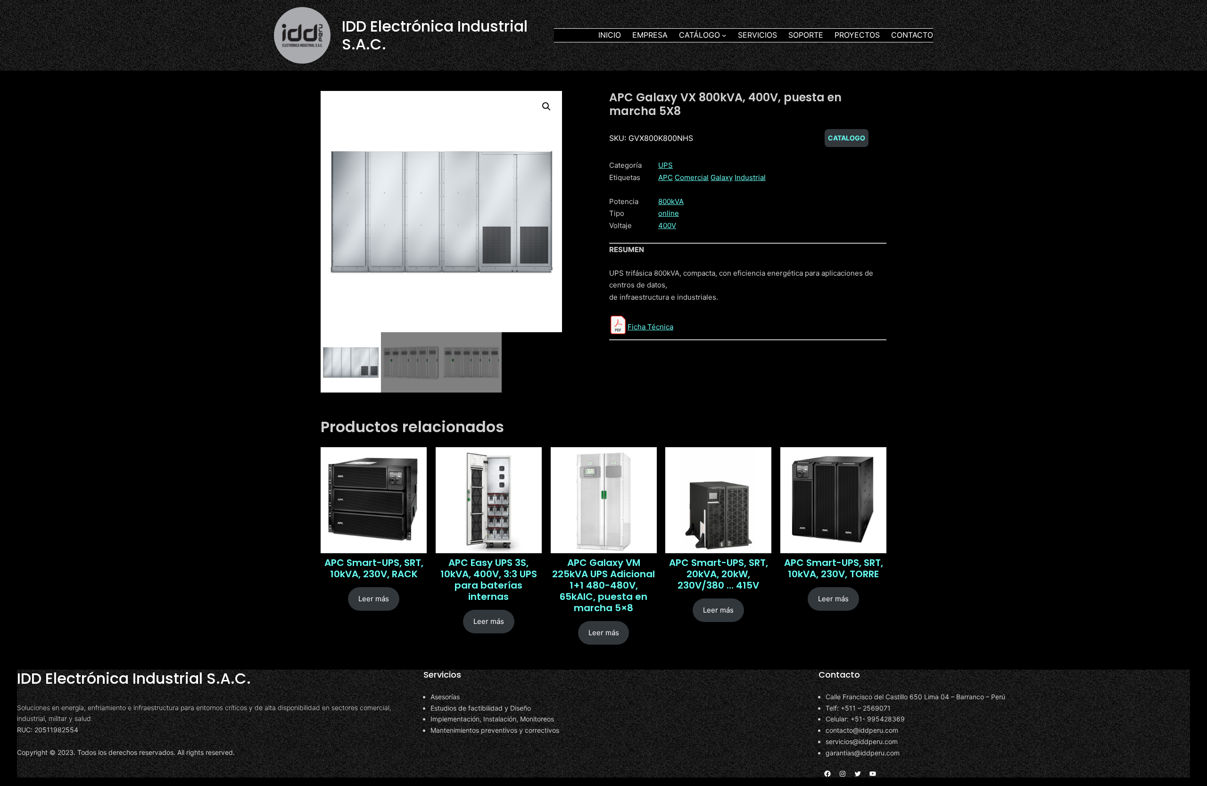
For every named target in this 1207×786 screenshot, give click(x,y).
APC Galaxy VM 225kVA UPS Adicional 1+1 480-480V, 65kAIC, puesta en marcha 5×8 (603, 585)
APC (665, 177)
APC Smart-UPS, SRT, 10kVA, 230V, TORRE (833, 568)
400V (667, 225)
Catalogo (846, 138)
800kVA (671, 201)
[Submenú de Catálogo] (724, 35)
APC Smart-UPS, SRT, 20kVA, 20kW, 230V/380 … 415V (718, 574)
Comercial (692, 177)
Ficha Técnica (650, 326)
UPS (665, 165)
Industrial (750, 177)
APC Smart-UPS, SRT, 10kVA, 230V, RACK (373, 568)
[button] (546, 106)
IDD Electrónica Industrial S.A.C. (435, 35)
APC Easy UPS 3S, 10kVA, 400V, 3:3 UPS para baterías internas (488, 579)
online (668, 213)
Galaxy (722, 177)
